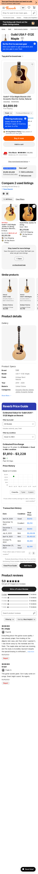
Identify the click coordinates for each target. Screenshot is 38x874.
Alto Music (13, 153)
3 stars (4, 601)
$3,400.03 (31, 537)
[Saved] (29, 7)
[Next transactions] (33, 553)
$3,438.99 (31, 533)
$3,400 (30, 541)
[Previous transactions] (29, 553)
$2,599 (30, 547)
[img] (22, 152)
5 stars (4, 594)
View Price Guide (10, 566)
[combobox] (17, 423)
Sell (23, 8)
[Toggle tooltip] (22, 56)
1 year (23, 492)
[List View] (7, 193)
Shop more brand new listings (18, 161)
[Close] (25, 119)
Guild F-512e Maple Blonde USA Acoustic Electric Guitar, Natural (17, 98)
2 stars (4, 604)
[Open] (33, 424)
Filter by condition (9, 433)
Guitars (19, 17)
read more (31, 651)
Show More (5, 395)
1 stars (4, 607)
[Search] (33, 13)
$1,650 (29, 519)
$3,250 (30, 523)
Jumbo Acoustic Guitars (24, 392)
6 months (15, 492)
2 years (30, 492)
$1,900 (29, 529)
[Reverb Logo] (11, 7)
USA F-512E (7, 296)
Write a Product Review (19, 589)
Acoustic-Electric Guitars (25, 390)
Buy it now (19, 138)
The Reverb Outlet (8, 17)
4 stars (4, 598)
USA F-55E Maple (26, 296)
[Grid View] (3, 193)
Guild (17, 370)
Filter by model (8, 420)
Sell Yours (28, 566)
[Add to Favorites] (22, 38)
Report (5, 658)
